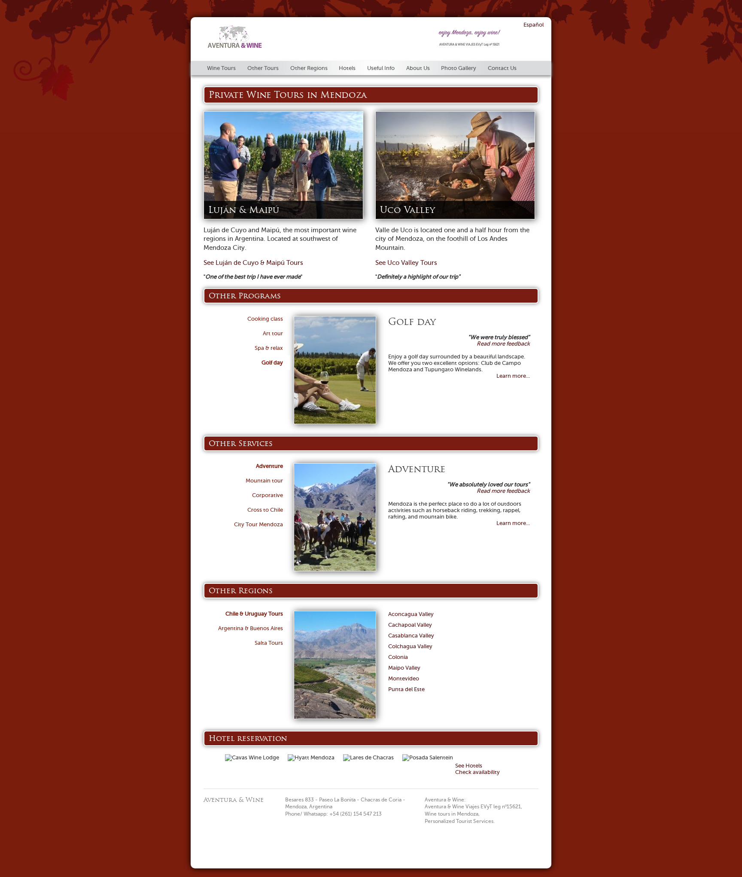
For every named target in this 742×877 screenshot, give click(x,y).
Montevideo (403, 678)
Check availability (477, 772)
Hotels (347, 68)
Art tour (273, 333)
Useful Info (381, 68)
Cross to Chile (265, 510)
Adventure (269, 466)
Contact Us (502, 68)
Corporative (267, 495)
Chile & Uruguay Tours (254, 613)
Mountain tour (264, 480)
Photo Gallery (458, 68)
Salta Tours (269, 643)
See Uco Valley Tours (406, 262)
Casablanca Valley (411, 635)
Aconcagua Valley (411, 614)
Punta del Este (406, 689)
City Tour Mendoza (258, 524)
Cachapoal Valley (410, 625)
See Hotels (468, 765)
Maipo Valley (404, 668)
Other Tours (263, 68)
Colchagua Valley (410, 646)
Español (533, 24)
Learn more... (513, 376)
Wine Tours (221, 68)
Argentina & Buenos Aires (250, 628)
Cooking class (265, 319)
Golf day (272, 362)
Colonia (398, 657)
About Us (418, 68)
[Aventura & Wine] (235, 46)
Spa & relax (269, 348)
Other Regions (309, 68)
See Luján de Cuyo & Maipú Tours (253, 262)
